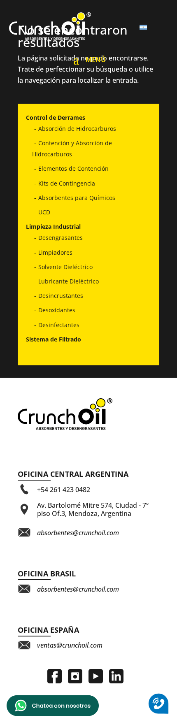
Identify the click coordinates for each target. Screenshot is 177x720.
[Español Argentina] (146, 27)
